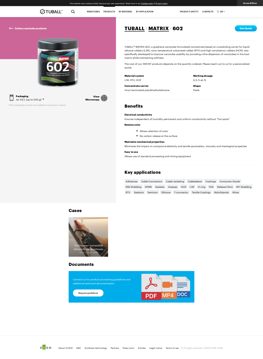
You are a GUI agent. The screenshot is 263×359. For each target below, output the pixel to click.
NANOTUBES (93, 11)
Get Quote (246, 28)
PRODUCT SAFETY (189, 11)
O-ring (201, 186)
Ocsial (45, 347)
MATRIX (158, 28)
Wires (235, 192)
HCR (183, 186)
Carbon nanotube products (31, 28)
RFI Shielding (243, 186)
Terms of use (172, 347)
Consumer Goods (230, 181)
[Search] (73, 11)
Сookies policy (147, 3)
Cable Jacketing (175, 181)
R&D (78, 347)
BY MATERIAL (125, 11)
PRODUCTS (109, 11)
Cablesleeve (195, 181)
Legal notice (155, 347)
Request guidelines (88, 293)
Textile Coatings (201, 192)
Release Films (225, 186)
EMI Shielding (133, 186)
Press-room (128, 347)
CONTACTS (207, 11)
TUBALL (134, 28)
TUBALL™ (51, 11)
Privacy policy (162, 3)
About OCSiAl (65, 347)
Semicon (152, 192)
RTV (128, 192)
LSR (192, 186)
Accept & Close (250, 3)
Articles (142, 347)
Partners (115, 347)
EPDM (148, 186)
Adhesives (132, 181)
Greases (172, 186)
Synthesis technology (95, 347)
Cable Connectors (151, 181)
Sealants (139, 192)
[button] (88, 237)
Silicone (165, 192)
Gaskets (159, 186)
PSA (211, 186)
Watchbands (221, 192)
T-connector (181, 192)
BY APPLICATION (144, 11)
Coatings (210, 181)
